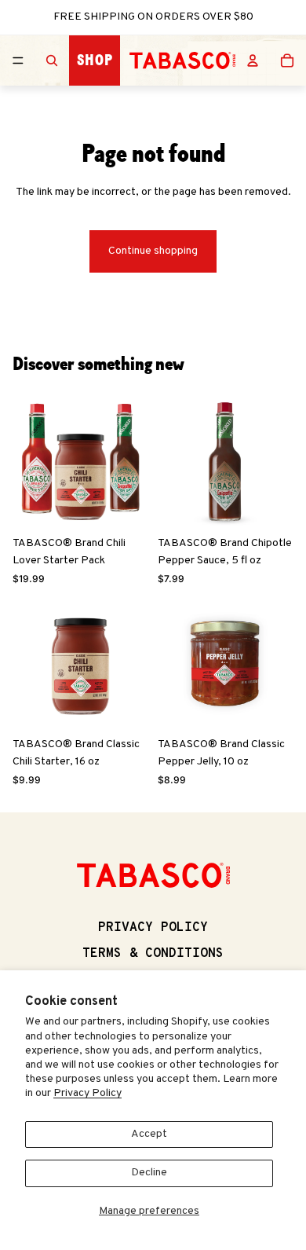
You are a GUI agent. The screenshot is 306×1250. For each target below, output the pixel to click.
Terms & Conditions (153, 954)
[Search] (52, 60)
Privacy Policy (87, 1093)
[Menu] (18, 60)
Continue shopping (153, 251)
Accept (149, 1134)
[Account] (252, 60)
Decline (149, 1172)
